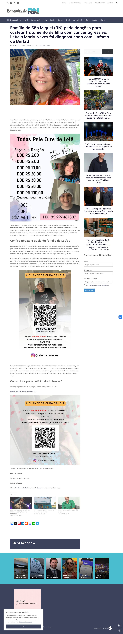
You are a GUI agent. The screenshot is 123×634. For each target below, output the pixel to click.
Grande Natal (35, 20)
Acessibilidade (100, 3)
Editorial (102, 20)
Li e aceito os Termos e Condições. (97, 285)
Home (64, 3)
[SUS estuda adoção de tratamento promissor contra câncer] (45, 503)
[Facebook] (11, 3)
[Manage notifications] (119, 630)
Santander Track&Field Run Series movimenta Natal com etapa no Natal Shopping (98, 115)
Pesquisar (107, 52)
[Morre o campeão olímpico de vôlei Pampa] (69, 503)
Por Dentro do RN (21, 488)
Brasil (68, 20)
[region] (23, 619)
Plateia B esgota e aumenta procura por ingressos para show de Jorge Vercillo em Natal (98, 179)
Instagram (38, 488)
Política (52, 20)
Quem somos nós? (75, 3)
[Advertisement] (86, 11)
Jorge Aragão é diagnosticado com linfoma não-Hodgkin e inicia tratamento (20, 511)
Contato (110, 3)
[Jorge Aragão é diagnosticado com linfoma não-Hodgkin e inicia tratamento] (21, 503)
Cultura (87, 20)
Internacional (77, 20)
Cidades (23, 46)
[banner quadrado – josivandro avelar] (27, 602)
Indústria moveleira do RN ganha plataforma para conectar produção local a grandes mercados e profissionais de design (98, 244)
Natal (26, 20)
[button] (117, 3)
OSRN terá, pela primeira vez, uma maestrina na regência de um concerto (98, 146)
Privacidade (88, 3)
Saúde (94, 20)
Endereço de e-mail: (90, 278)
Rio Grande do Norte (14, 20)
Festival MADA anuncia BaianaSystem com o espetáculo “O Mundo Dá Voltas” (98, 82)
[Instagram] (8, 3)
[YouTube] (18, 3)
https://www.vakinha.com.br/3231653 (23, 391)
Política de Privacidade (25, 622)
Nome (86, 261)
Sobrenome (88, 270)
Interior (45, 20)
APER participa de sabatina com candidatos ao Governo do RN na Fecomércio (98, 211)
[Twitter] (14, 3)
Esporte (60, 20)
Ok (23, 626)
